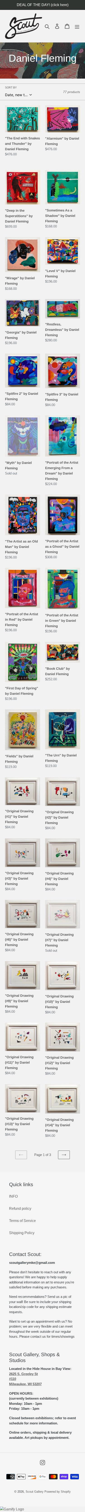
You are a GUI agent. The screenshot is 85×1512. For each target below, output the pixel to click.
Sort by (11, 87)
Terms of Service (22, 1221)
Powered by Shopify (57, 1491)
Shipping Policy (21, 1233)
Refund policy (20, 1208)
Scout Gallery (35, 1491)
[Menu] (77, 26)
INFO (13, 1196)
